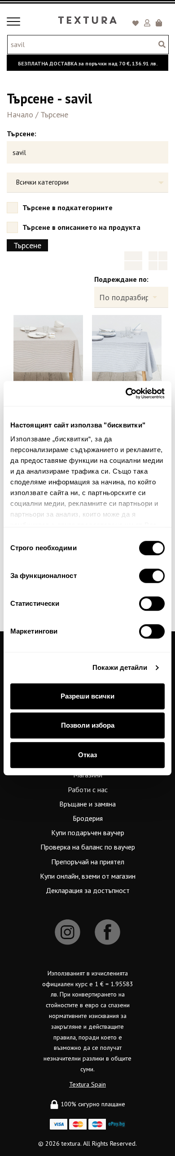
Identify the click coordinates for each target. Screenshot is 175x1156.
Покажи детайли (119, 667)
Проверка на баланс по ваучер (87, 846)
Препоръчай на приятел (87, 861)
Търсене (54, 114)
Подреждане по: (121, 279)
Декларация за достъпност (88, 890)
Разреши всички (87, 696)
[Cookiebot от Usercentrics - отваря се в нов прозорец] (126, 393)
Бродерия (88, 818)
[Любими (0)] (136, 23)
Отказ (87, 755)
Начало (20, 114)
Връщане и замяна (87, 803)
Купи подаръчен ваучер (87, 832)
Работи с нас (88, 789)
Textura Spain (87, 1084)
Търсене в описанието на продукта (81, 227)
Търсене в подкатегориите (67, 207)
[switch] (152, 576)
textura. (71, 1143)
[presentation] (27, 354)
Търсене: (21, 133)
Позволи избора (87, 725)
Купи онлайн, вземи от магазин (88, 875)
